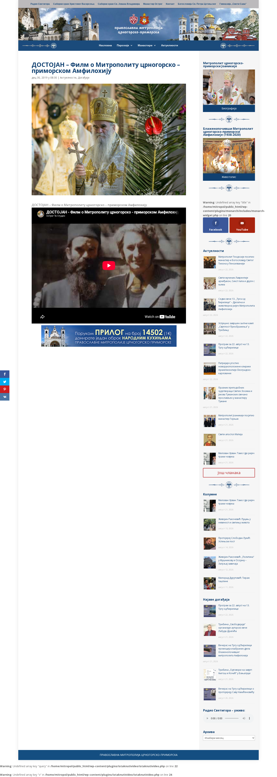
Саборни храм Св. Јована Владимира (119, 4)
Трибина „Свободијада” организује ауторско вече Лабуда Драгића (232, 628)
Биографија (229, 108)
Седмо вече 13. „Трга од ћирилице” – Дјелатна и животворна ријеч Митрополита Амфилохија (236, 304)
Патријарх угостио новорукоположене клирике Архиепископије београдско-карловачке (234, 368)
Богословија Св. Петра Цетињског (197, 4)
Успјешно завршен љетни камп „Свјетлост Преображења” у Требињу (236, 327)
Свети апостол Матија (230, 434)
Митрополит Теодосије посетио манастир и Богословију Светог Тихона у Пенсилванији (236, 260)
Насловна (105, 45)
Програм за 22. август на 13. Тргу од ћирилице (233, 346)
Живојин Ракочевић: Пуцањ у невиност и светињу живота (234, 520)
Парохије (123, 45)
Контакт (170, 4)
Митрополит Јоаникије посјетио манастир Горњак (236, 417)
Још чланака (229, 472)
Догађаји (83, 77)
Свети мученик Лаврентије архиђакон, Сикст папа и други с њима (236, 281)
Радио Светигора (40, 4)
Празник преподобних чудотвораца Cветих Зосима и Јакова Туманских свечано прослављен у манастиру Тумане (235, 394)
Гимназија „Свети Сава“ (233, 4)
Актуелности (169, 45)
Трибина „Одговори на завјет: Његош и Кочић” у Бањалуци (235, 671)
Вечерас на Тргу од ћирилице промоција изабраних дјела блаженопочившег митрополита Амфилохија (235, 650)
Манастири (145, 45)
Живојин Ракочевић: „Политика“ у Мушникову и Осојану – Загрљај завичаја (236, 560)
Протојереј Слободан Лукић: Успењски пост (234, 539)
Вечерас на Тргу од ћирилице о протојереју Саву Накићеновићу (236, 690)
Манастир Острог (152, 4)
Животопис (229, 177)
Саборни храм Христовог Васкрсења (73, 4)
